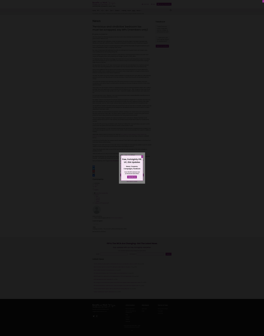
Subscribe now (132, 177)
